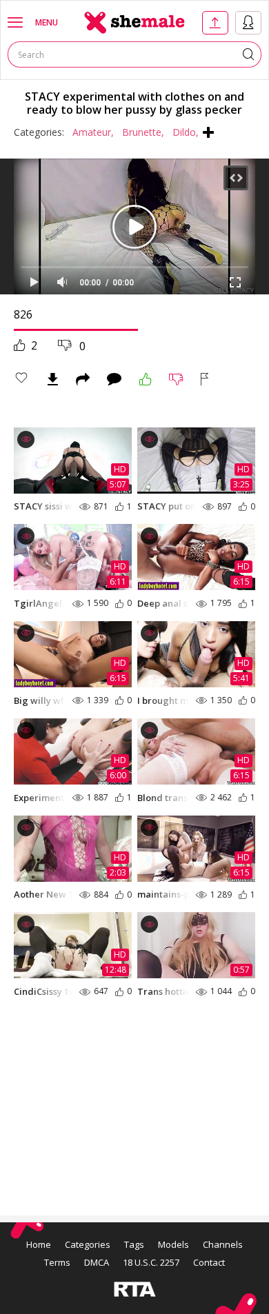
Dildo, (185, 132)
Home (38, 1244)
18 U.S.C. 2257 (151, 1262)
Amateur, (93, 132)
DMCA (96, 1262)
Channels (223, 1244)
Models (173, 1244)
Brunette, (143, 132)
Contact (209, 1262)
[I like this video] (145, 379)
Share (83, 379)
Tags (134, 1244)
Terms (57, 1262)
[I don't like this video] (176, 379)
